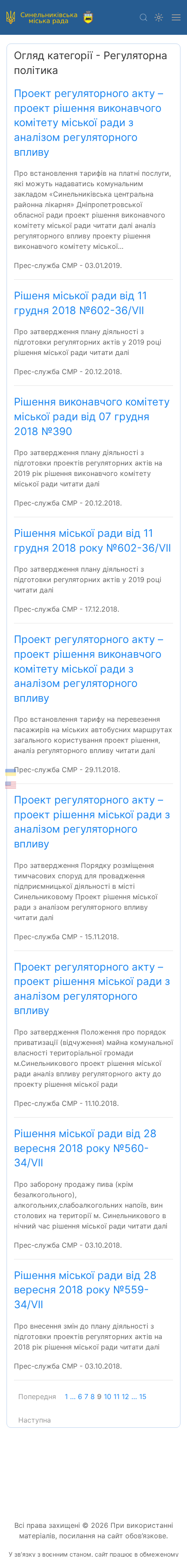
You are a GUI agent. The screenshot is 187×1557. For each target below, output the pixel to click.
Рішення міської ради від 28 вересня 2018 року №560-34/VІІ (85, 1148)
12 (125, 1396)
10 (107, 1396)
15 (143, 1396)
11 (117, 1396)
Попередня (37, 1396)
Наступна (34, 1420)
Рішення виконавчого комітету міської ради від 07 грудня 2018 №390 (92, 416)
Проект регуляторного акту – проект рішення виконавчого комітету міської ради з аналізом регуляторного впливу (88, 122)
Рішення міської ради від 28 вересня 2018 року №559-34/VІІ (85, 1290)
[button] (143, 17)
